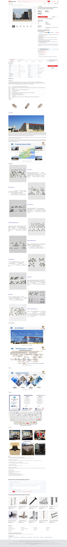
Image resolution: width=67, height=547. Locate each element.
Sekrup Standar (10, 537)
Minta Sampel (50, 18)
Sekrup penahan (35, 527)
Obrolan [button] (54, 16)
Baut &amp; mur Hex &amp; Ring (24, 528)
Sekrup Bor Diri (47, 528)
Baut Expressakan (48, 527)
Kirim (13, 491)
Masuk (58, 1)
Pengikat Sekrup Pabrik (23, 537)
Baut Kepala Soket (35, 528)
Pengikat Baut (41, 537)
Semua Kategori (11, 3)
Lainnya (9, 538)
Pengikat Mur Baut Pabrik (36, 537)
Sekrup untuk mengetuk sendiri (11, 528)
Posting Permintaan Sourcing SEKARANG (27, 491)
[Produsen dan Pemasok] (12, 1)
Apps (51, 3)
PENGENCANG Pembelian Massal (48, 537)
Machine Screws (22, 527)
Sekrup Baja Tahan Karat (16, 537)
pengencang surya (10, 527)
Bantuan (49, 3)
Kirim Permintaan (43, 16)
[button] (43, 61)
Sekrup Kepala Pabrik (29, 537)
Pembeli (44, 3)
